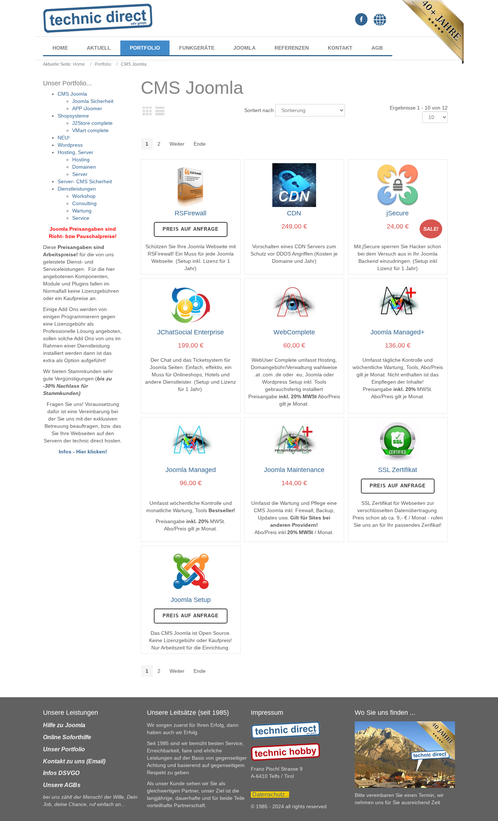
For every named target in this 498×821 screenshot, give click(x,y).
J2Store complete (92, 123)
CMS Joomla (72, 94)
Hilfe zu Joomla (64, 725)
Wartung (82, 211)
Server (79, 174)
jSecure (397, 213)
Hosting (81, 159)
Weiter (177, 144)
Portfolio (103, 64)
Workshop (84, 196)
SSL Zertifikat (397, 469)
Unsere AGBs (62, 785)
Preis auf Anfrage (191, 229)
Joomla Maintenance (294, 469)
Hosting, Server (75, 152)
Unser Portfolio (64, 749)
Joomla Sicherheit (92, 101)
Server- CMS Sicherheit (85, 181)
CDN (294, 213)
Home (79, 64)
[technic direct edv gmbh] (285, 730)
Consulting (84, 203)
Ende (200, 144)
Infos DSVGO (61, 773)
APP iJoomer (87, 108)
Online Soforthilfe (67, 737)
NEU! (64, 138)
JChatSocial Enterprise (190, 332)
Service (80, 218)
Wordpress (70, 145)
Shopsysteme (73, 116)
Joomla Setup (191, 599)
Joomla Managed (191, 469)
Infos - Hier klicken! (83, 451)
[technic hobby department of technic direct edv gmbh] (285, 752)
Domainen (84, 167)
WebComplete (294, 332)
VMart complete (90, 130)
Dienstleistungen (77, 189)
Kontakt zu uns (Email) (74, 761)
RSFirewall (190, 213)
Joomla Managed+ (397, 332)
